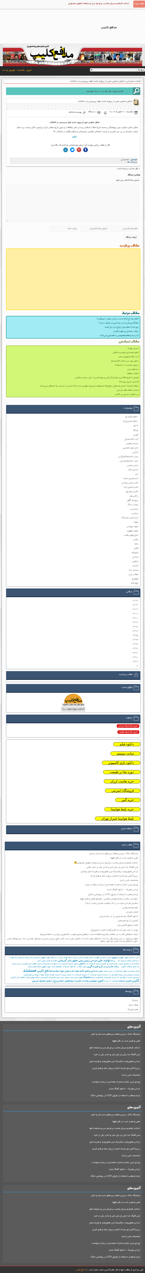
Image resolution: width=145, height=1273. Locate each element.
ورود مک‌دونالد (54, 978)
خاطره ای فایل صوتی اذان (47, 961)
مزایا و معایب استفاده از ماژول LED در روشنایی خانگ (115, 1095)
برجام (113, 961)
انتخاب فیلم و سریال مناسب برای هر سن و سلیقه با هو (114, 1048)
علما (136, 544)
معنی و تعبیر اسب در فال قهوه (124, 858)
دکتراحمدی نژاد (131, 487)
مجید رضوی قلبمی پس (127, 925)
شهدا (135, 522)
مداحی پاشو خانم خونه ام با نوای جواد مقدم (75, 971)
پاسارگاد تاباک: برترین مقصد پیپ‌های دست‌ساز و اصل (113, 853)
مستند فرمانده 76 (94, 975)
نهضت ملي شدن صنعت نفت (71, 978)
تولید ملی (104, 960)
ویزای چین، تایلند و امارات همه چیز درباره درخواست (115, 1082)
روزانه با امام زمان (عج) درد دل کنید (122, 327)
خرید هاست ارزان (122, 781)
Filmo (135, 1001)
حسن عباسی (132, 465)
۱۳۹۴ (135, 639)
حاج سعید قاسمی (130, 448)
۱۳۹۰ (135, 657)
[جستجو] (136, 91)
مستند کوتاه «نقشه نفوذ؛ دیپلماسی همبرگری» (42, 975)
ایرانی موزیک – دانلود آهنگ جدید (122, 889)
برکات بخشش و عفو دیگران (126, 331)
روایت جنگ (133, 504)
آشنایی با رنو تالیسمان (128, 921)
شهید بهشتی (132, 526)
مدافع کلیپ (44, 971)
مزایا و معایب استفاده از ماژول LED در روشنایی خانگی (113, 894)
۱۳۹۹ (135, 622)
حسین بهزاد (133, 348)
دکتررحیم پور (132, 491)
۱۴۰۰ (135, 618)
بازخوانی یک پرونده (32, 958)
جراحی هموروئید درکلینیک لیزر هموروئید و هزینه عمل (114, 1061)
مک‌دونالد (107, 978)
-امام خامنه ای (131, 417)
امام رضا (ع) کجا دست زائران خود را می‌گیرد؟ (118, 319)
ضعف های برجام (34, 967)
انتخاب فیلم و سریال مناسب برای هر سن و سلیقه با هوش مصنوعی (98, 3)
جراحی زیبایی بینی (88, 960)
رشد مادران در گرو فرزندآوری (103, 966)
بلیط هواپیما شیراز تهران (117, 818)
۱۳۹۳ (135, 644)
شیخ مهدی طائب (131, 535)
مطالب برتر (133, 574)
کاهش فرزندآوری (18, 978)
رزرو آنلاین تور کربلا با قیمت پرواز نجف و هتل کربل (116, 1068)
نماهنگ (86, 977)
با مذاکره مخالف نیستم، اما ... (127, 961)
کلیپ (135, 981)
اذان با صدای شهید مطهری (129, 958)
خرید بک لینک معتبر (128, 732)
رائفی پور (134, 496)
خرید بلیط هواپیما (122, 809)
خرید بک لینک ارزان (128, 726)
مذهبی (135, 561)
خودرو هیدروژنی (130, 907)
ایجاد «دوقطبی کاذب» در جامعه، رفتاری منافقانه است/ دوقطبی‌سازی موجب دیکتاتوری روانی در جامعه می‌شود (89, 934)
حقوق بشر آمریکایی (68, 960)
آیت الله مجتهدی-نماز (129, 357)
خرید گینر (128, 800)
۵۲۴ (136, 425)
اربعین (115, 957)
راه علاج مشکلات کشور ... (129, 967)
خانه (139, 81)
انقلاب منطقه (133, 373)
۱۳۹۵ (135, 635)
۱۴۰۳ (135, 605)
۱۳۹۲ (135, 648)
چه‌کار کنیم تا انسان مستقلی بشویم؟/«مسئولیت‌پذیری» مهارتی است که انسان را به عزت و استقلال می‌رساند (89, 386)
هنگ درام (133, 1005)
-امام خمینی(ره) (130, 421)
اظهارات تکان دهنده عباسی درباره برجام (83, 958)
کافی (136, 548)
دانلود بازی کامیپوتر (121, 763)
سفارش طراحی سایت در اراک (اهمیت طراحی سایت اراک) (111, 903)
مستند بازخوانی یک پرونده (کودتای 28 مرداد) (121, 975)
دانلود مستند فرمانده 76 (68, 964)
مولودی (135, 579)
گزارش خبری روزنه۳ (129, 382)
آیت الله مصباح (131, 439)
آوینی (135, 435)
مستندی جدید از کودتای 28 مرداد (125, 978)
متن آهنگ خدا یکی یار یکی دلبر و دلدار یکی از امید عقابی (112, 867)
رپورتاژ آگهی (132, 500)
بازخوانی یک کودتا (17, 958)
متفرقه (135, 552)
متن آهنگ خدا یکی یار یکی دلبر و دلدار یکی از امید (117, 1054)
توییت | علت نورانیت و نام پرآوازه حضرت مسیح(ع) (114, 930)
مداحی (135, 557)
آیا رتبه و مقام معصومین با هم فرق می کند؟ (119, 335)
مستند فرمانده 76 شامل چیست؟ (73, 975)
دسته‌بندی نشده (130, 478)
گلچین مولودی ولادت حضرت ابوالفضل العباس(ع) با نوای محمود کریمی (67, 981)
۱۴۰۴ (135, 600)
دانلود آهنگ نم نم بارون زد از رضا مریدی (119, 916)
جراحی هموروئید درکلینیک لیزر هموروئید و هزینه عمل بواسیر (109, 871)
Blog (135, 430)
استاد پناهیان (132, 443)
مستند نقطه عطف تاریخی (128, 390)
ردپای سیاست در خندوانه (127, 365)
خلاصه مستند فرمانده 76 (96, 964)
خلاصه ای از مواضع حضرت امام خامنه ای (123, 964)
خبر (136, 474)
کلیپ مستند (124, 981)
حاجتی (135, 452)
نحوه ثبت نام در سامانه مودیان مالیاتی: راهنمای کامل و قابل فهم (109, 899)
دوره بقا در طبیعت (122, 772)
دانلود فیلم (127, 744)
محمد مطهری (103, 971)
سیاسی (135, 513)
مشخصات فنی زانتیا (129, 880)
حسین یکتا (133, 470)
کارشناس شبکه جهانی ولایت (36, 978)
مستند (135, 566)
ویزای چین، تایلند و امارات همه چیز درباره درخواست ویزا (111, 884)
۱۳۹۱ (135, 653)
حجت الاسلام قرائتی (129, 461)
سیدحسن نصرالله (130, 518)
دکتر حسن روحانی (130, 483)
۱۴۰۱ (135, 613)
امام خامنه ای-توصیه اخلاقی (126, 352)
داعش (82, 963)
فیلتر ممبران (132, 912)
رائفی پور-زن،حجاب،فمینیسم (125, 361)
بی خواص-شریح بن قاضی (127, 394)
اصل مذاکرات (105, 958)
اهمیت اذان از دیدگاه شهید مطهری (54, 958)
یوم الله (134, 583)
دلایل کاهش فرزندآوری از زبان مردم (27, 964)
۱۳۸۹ (135, 661)
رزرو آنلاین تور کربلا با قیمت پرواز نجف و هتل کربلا (114, 876)
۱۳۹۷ (135, 631)
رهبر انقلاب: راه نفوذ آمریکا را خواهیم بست (69, 967)
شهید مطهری (132, 531)
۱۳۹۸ (135, 626)
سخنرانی (130, 81)
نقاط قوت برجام (97, 978)
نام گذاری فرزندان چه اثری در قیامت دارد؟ (119, 323)
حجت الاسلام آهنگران (128, 456)
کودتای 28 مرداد (111, 981)
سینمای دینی (133, 369)
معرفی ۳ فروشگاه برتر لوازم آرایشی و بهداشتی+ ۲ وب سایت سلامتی (107, 377)
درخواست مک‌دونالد (50, 964)
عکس (135, 539)
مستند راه (133, 570)
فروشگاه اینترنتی (122, 790)
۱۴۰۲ (135, 609)
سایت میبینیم (125, 753)
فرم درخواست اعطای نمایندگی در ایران (123, 971)
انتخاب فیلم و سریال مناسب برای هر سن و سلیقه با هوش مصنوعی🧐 (106, 863)
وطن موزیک (132, 1009)
